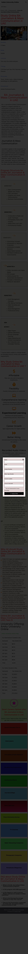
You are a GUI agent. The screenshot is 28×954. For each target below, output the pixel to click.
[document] (14, 477)
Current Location (8, 478)
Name (5, 459)
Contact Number (8, 469)
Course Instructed (8, 483)
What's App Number (9, 474)
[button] (23, 459)
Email (5, 464)
